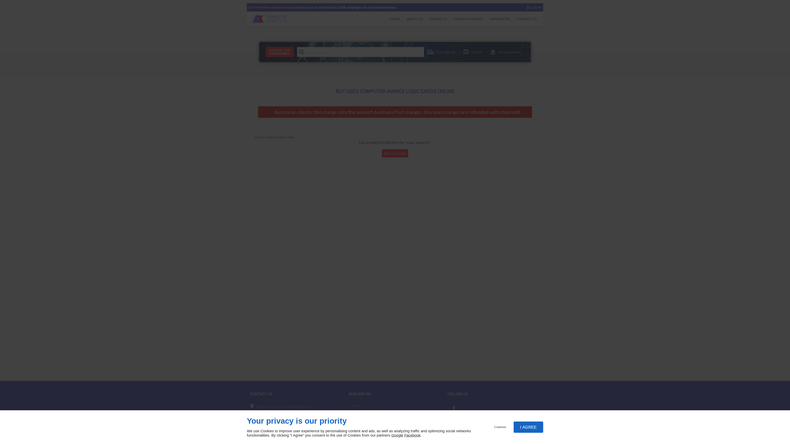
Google (397, 435)
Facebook (412, 435)
